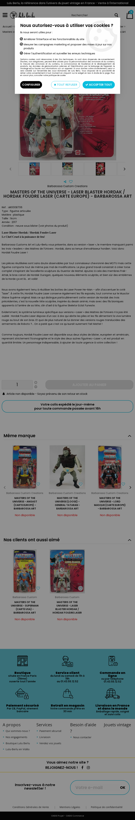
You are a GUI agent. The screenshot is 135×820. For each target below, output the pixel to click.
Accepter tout (100, 85)
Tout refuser (66, 85)
